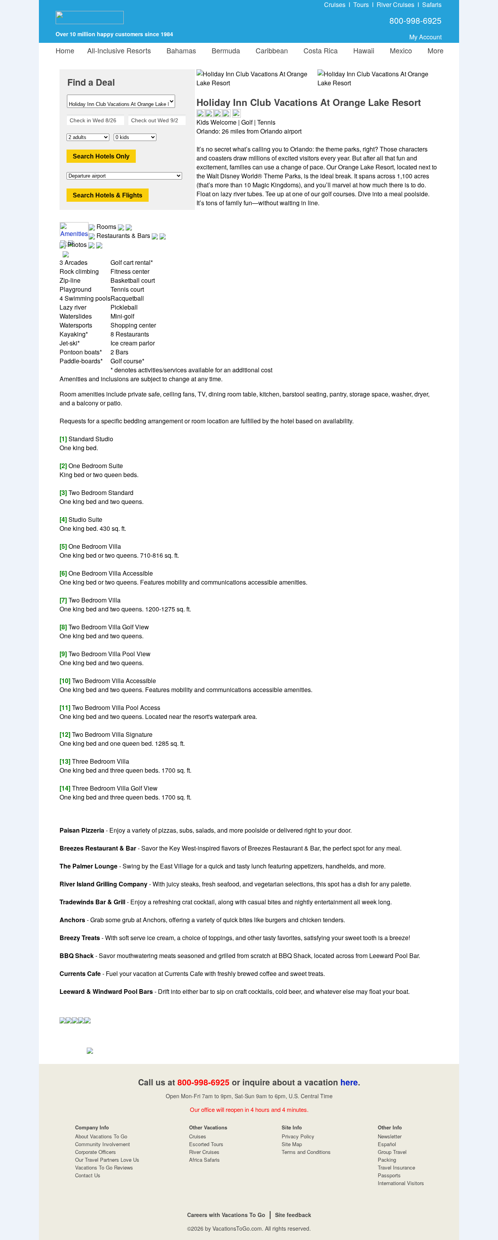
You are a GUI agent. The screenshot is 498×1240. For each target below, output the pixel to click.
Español (387, 1144)
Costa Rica (319, 50)
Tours (361, 4)
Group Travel (392, 1151)
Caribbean (270, 50)
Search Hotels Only (101, 156)
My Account (425, 36)
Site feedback (293, 1215)
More (434, 50)
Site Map (292, 1144)
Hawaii (361, 50)
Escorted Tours (206, 1144)
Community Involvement (102, 1144)
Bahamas (179, 50)
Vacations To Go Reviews (104, 1167)
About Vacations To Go (101, 1136)
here (349, 1082)
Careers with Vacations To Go (226, 1215)
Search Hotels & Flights (107, 195)
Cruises (334, 4)
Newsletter (390, 1136)
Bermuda (224, 50)
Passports (389, 1175)
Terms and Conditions (306, 1151)
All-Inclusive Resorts (119, 50)
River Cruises (395, 4)
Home (65, 50)
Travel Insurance (396, 1167)
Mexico (399, 50)
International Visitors (401, 1183)
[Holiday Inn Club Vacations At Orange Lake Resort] (377, 78)
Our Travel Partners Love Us (107, 1159)
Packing (387, 1159)
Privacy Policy (298, 1136)
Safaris (432, 4)
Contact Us (87, 1175)
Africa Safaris (204, 1159)
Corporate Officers (95, 1151)
